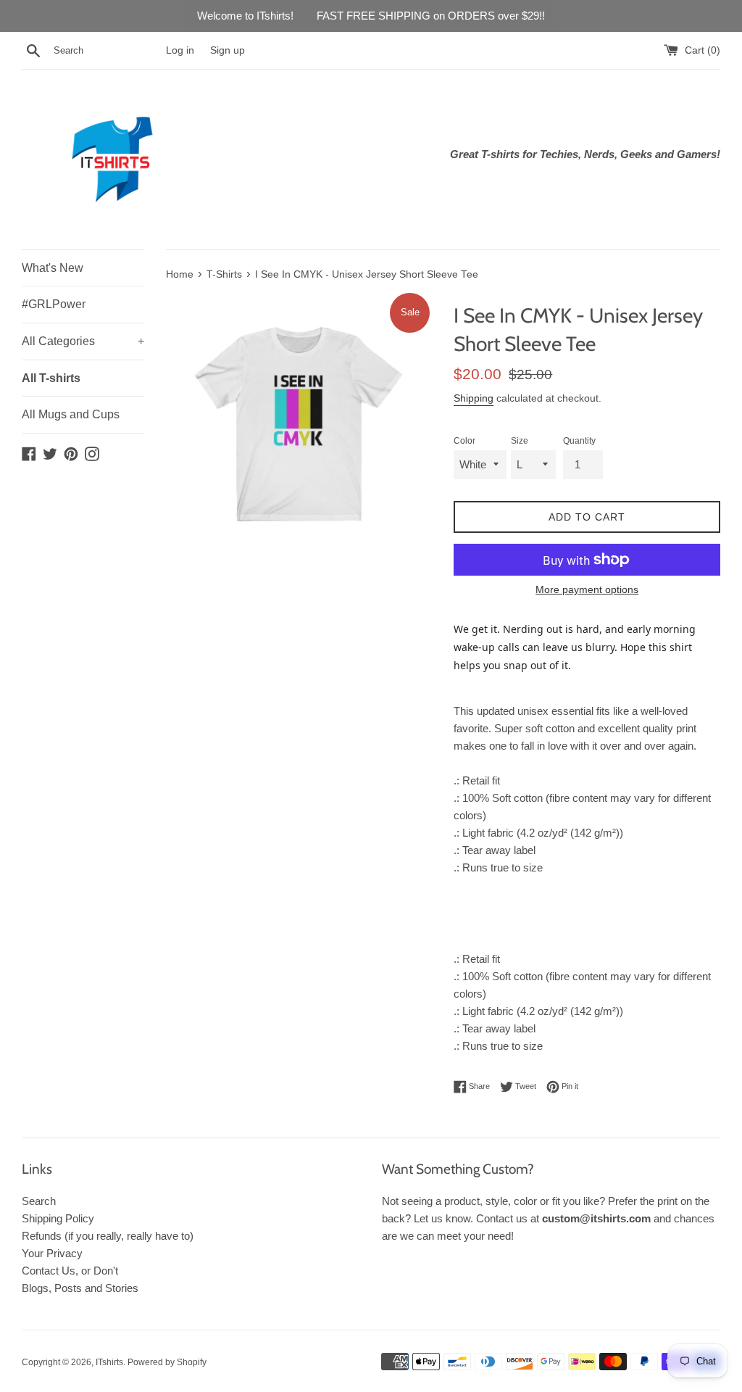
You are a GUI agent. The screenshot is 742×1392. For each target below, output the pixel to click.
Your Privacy (52, 1253)
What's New (52, 268)
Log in (180, 50)
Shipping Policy (58, 1218)
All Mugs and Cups (71, 414)
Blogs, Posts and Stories (80, 1288)
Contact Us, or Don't (70, 1270)
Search (39, 1201)
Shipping (473, 398)
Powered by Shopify (167, 1362)
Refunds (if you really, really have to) (107, 1236)
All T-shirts (51, 378)
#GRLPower (54, 304)
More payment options (586, 589)
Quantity (579, 441)
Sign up (227, 50)
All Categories (83, 341)
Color (464, 441)
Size (519, 441)
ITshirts (109, 1362)
